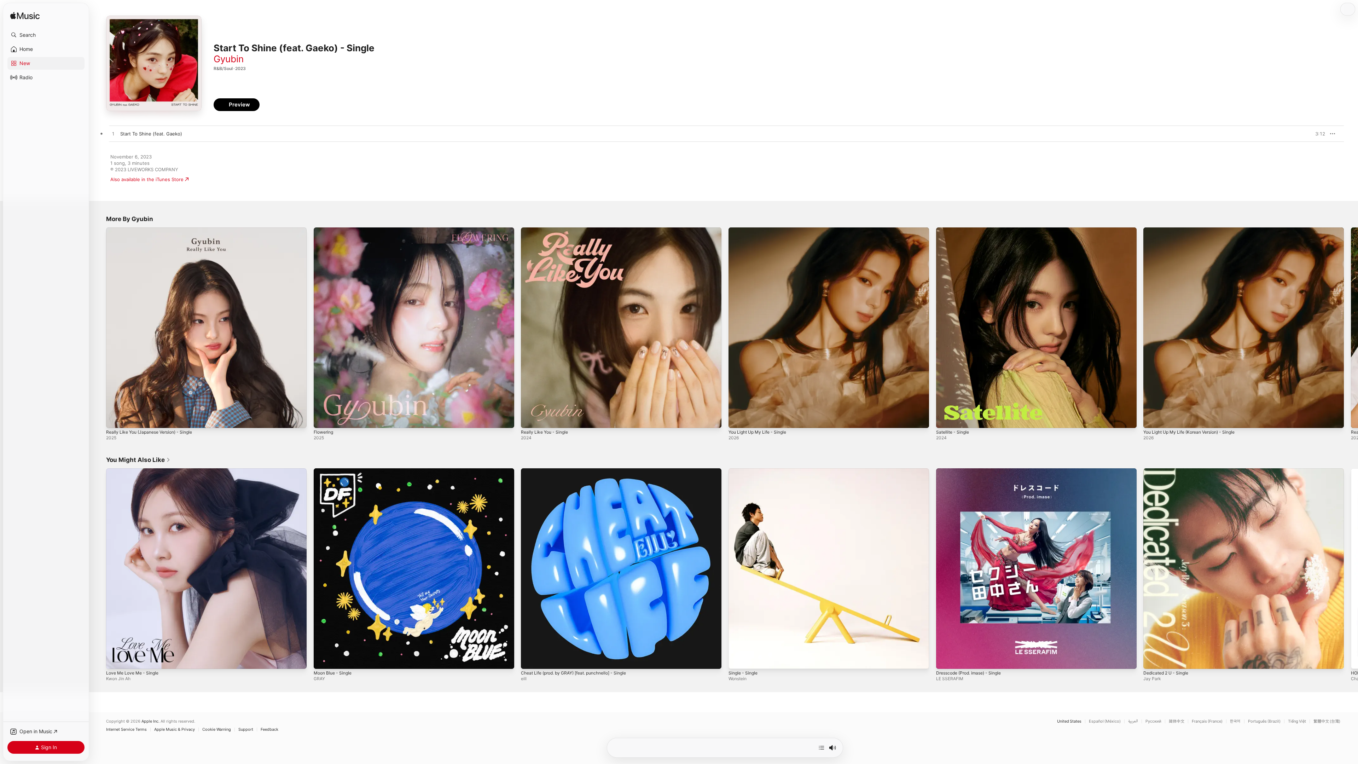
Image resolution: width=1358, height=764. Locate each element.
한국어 (1235, 721)
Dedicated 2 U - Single (1168, 471)
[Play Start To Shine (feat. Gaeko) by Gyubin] (113, 134)
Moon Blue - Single (335, 471)
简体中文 (1176, 721)
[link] (138, 460)
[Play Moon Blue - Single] (322, 659)
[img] (25, 16)
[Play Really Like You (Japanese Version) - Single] (115, 419)
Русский (1153, 721)
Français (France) (1207, 721)
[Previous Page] (99, 327)
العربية (1133, 721)
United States (1069, 721)
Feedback (269, 729)
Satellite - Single (954, 230)
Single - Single (744, 471)
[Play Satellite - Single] (945, 419)
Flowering (325, 230)
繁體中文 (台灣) (1326, 721)
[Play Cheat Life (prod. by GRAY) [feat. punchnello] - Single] (529, 659)
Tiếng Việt (1297, 721)
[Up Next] (821, 748)
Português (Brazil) (1264, 721)
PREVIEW (1317, 134)
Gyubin (229, 58)
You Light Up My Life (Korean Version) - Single (1194, 230)
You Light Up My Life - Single (761, 230)
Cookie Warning (216, 729)
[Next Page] (1351, 327)
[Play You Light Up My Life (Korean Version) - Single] (1152, 419)
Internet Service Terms (126, 729)
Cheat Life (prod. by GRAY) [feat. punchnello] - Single (580, 471)
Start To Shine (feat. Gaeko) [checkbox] (151, 134)
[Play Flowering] (322, 419)
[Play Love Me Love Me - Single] (115, 659)
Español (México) (1105, 721)
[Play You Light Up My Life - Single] (737, 419)
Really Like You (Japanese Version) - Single (154, 230)
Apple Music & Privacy (174, 729)
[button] (46, 35)
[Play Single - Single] (737, 659)
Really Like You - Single (546, 230)
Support (245, 729)
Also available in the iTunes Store (147, 179)
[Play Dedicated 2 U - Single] (1152, 659)
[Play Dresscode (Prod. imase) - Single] (945, 659)
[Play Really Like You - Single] (529, 419)
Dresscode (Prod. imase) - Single (972, 471)
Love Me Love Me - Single (135, 471)
